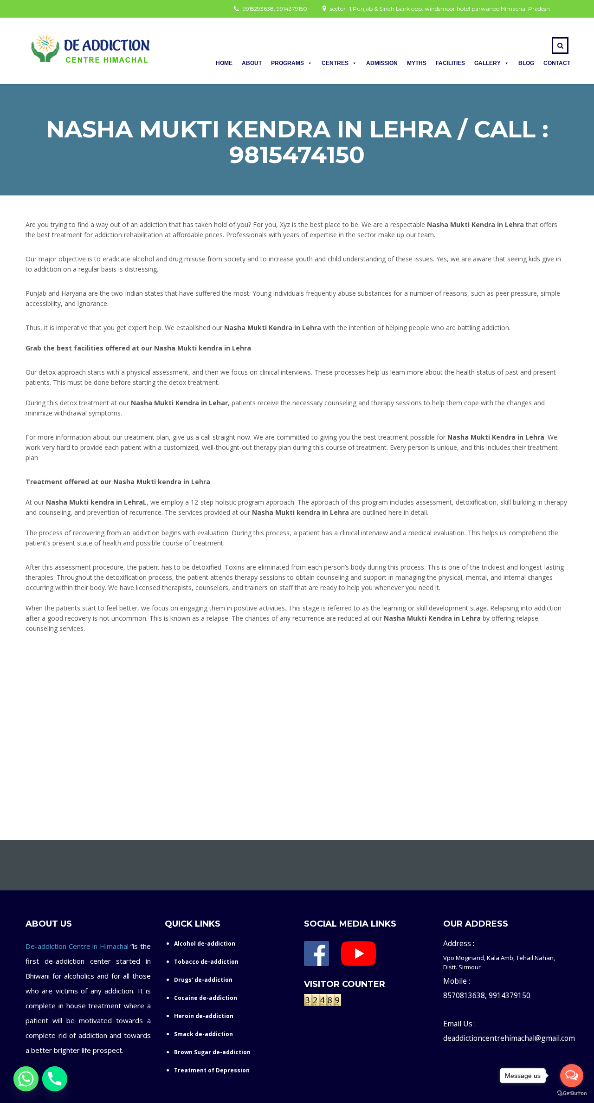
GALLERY (487, 63)
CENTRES (335, 63)
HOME (224, 63)
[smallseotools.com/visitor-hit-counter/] (322, 1002)
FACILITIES (450, 63)
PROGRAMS (287, 63)
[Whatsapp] (26, 1078)
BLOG (526, 63)
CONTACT (556, 63)
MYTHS (416, 63)
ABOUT (252, 63)
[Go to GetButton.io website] (572, 1093)
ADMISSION (382, 63)
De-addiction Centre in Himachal (77, 946)
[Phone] (54, 1078)
